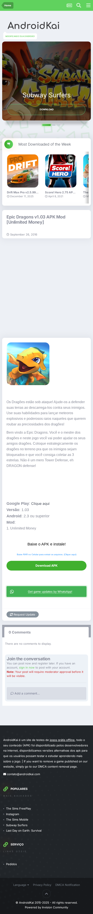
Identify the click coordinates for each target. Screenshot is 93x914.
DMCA (42, 766)
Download (47, 109)
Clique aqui (40, 503)
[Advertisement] (46, 287)
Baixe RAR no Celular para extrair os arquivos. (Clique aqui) (46, 554)
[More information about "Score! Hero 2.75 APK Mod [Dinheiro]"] (61, 171)
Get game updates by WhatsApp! (50, 591)
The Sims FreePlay (18, 808)
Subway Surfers (16, 825)
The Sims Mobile (17, 819)
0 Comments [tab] (20, 632)
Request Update (24, 614)
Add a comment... (27, 693)
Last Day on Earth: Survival (24, 830)
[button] (46, 125)
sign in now (27, 667)
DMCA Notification (67, 885)
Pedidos (11, 864)
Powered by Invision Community (46, 907)
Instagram (12, 814)
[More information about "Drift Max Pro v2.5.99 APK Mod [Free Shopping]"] (22, 171)
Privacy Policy (42, 885)
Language (20, 885)
